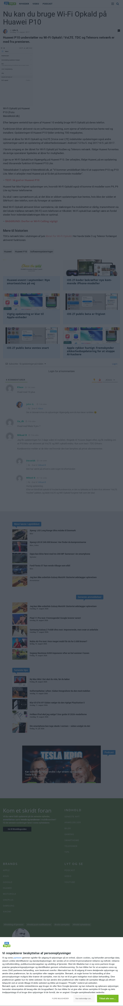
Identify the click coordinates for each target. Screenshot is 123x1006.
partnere (18, 958)
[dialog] (61, 971)
